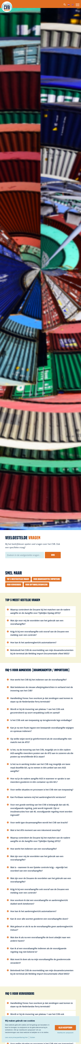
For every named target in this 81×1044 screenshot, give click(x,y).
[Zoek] (63, 5)
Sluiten (32, 1037)
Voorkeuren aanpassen (65, 1032)
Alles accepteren (65, 1027)
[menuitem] (63, 5)
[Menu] (76, 5)
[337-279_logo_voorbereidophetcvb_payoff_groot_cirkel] (7, 7)
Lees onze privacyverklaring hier (16, 1037)
